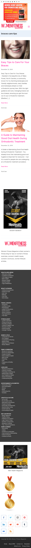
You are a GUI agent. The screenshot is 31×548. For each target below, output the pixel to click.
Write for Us (17, 546)
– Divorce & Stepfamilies (7, 352)
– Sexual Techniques (6, 376)
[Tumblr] (16, 1)
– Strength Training (6, 330)
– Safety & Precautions (7, 309)
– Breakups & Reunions (7, 368)
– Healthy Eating (5, 417)
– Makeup (3, 294)
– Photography (5, 307)
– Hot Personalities (6, 386)
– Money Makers (5, 344)
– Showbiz (4, 392)
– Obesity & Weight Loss (7, 325)
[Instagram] (5, 1)
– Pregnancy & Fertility (7, 362)
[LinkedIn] (10, 1)
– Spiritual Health (5, 282)
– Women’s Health (5, 280)
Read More (4, 103)
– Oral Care (4, 296)
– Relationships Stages (7, 373)
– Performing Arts (5, 391)
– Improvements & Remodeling (9, 433)
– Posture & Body (5, 328)
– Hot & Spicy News (6, 384)
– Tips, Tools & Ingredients (8, 424)
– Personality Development (8, 405)
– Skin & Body (4, 297)
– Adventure (4, 304)
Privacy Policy (26, 546)
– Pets (2, 360)
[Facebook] (1, 1)
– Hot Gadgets (5, 338)
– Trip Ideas (4, 315)
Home (5, 544)
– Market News (5, 341)
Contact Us (20, 544)
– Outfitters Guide (5, 306)
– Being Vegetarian (6, 415)
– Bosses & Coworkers (7, 351)
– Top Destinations (6, 314)
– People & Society (6, 404)
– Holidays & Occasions (7, 418)
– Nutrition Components (7, 421)
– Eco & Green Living (6, 400)
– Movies (3, 388)
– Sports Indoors (5, 310)
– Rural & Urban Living (7, 407)
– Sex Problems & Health (7, 375)
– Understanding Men (6, 378)
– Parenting (4, 359)
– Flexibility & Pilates (6, 323)
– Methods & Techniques (7, 343)
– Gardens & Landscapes (7, 431)
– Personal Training (6, 327)
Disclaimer (27, 544)
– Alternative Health (6, 274)
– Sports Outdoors (6, 312)
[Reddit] (12, 1)
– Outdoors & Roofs (6, 436)
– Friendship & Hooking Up (8, 372)
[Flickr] (18, 1)
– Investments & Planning (7, 339)
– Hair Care (4, 293)
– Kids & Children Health (7, 355)
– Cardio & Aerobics (6, 320)
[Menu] (29, 26)
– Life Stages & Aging (6, 277)
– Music (3, 389)
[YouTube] (14, 1)
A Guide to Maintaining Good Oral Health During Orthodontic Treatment (14, 138)
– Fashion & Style (5, 291)
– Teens (3, 363)
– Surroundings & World (7, 410)
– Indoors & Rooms (6, 434)
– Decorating (4, 428)
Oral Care (4, 108)
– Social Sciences (5, 408)
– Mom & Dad (4, 357)
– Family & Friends (6, 354)
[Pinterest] (8, 1)
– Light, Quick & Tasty (7, 420)
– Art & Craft (4, 399)
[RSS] (10, 531)
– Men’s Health (5, 278)
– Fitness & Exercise (6, 322)
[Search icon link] (28, 2)
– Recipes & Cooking (6, 423)
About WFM (12, 544)
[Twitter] (3, 1)
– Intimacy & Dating (6, 370)
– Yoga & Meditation (6, 283)
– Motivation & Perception (7, 402)
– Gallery (3, 430)
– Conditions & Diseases (7, 275)
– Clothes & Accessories (7, 290)
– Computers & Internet (7, 336)
